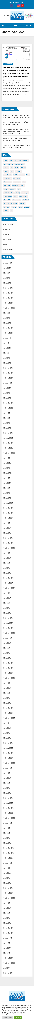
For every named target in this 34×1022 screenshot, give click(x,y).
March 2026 (7, 283)
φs (11, 210)
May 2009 (6, 953)
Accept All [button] (18, 1017)
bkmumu (23, 167)
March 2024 (7, 363)
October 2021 (8, 448)
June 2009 (7, 948)
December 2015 (8, 663)
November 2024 (8, 328)
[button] (27, 25)
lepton (22, 185)
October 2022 (8, 408)
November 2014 (8, 708)
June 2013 (7, 778)
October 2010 (8, 893)
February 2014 (8, 743)
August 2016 (7, 638)
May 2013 (6, 783)
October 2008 (8, 958)
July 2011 (6, 868)
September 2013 (9, 763)
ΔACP (20, 207)
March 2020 (7, 498)
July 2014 (6, 723)
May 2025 (6, 313)
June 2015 (7, 688)
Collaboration (8, 224)
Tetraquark (14, 203)
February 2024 (8, 368)
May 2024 (6, 353)
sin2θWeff (26, 200)
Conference (7, 229)
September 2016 (9, 633)
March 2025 (7, 323)
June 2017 (7, 598)
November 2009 (8, 933)
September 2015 (9, 678)
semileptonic (16, 200)
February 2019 (8, 538)
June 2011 (7, 873)
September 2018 (9, 548)
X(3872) (14, 207)
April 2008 (6, 968)
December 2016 (8, 628)
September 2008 (9, 963)
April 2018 (6, 568)
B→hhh (15, 175)
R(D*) (15, 196)
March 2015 (7, 703)
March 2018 (7, 573)
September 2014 (9, 718)
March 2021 (7, 473)
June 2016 (7, 643)
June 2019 (7, 528)
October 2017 (8, 583)
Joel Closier (19, 80)
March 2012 (7, 843)
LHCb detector (8, 192)
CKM (27, 175)
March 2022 (7, 428)
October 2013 (8, 758)
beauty (16, 167)
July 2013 (6, 773)
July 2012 (6, 828)
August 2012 (7, 823)
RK (5, 200)
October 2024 (8, 333)
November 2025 (8, 298)
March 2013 (7, 793)
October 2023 (8, 378)
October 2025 (8, 303)
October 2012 (8, 813)
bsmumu (18, 171)
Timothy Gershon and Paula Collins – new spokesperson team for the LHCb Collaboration (16, 131)
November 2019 (8, 513)
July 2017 (6, 593)
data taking (16, 178)
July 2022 (6, 413)
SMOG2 (6, 203)
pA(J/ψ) (17, 192)
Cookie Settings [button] (7, 1017)
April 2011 (6, 878)
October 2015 (8, 673)
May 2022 (6, 418)
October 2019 (8, 518)
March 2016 (7, 658)
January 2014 (8, 748)
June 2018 (7, 558)
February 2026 (8, 288)
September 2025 (9, 308)
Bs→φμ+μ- (7, 175)
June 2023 (7, 388)
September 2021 (9, 453)
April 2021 (6, 468)
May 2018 (6, 563)
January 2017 (8, 623)
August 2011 (7, 863)
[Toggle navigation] (15, 25)
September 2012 (9, 818)
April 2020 (6, 493)
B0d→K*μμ (13, 160)
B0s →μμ (7, 164)
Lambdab (15, 185)
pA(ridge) (25, 192)
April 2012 (6, 838)
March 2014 (7, 738)
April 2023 (6, 393)
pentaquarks (8, 196)
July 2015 (6, 683)
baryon (6, 167)
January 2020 (8, 503)
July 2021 (6, 458)
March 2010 (7, 923)
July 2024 (6, 343)
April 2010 (6, 918)
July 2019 (6, 523)
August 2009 (7, 938)
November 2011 (8, 853)
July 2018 (6, 553)
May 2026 (6, 273)
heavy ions (17, 182)
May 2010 (6, 913)
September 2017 (9, 588)
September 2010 (9, 898)
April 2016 (6, 653)
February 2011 (8, 888)
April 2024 (6, 358)
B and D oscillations (18, 164)
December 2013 (8, 753)
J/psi (23, 182)
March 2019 (7, 533)
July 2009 (6, 943)
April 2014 (6, 733)
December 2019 (8, 508)
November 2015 (8, 668)
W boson (6, 207)
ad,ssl (6, 160)
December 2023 (8, 373)
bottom (6, 171)
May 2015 (6, 693)
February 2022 (8, 433)
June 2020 (7, 483)
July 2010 (6, 903)
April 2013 (6, 788)
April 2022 (6, 423)
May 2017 (6, 603)
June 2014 (7, 728)
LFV (19, 189)
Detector (6, 234)
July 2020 (6, 478)
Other (5, 244)
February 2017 (8, 618)
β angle (26, 207)
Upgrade (22, 203)
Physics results (7, 63)
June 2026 (7, 268)
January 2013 (8, 803)
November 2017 (8, 578)
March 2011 (7, 883)
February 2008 (8, 973)
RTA (9, 200)
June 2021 (7, 463)
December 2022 (8, 403)
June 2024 (7, 348)
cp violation (7, 178)
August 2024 (7, 338)
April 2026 (6, 278)
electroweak (7, 182)
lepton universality (9, 189)
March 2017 (7, 613)
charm (22, 175)
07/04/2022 (8, 80)
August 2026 (7, 263)
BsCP (12, 171)
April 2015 (6, 698)
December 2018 (8, 543)
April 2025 (6, 318)
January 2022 (8, 438)
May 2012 (6, 833)
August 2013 (7, 768)
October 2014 (8, 713)
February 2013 (8, 798)
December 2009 (8, 928)
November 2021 (8, 443)
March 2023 (7, 398)
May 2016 (6, 648)
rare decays (23, 196)
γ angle (6, 210)
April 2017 (6, 608)
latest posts (7, 239)
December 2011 (8, 848)
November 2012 (8, 808)
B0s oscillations (24, 160)
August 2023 (7, 383)
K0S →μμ (7, 185)
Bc (11, 167)
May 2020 (6, 488)
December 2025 (8, 293)
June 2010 (7, 908)
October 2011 (8, 858)
